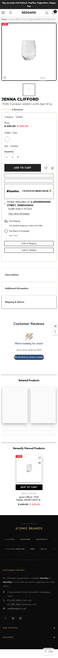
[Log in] (46, 12)
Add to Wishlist (29, 250)
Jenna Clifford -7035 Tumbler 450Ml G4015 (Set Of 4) (29, 498)
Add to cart (22, 167)
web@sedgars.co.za (16, 608)
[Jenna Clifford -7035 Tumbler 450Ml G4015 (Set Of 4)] (29, 468)
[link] (14, 430)
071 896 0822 (14, 604)
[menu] (3, 12)
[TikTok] (20, 618)
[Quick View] (40, 463)
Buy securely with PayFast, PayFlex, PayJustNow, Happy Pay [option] (29, 4)
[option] (29, 52)
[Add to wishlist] (45, 168)
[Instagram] (13, 618)
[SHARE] (51, 168)
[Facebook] (5, 618)
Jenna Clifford (20, 99)
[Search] (10, 12)
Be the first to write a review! (29, 357)
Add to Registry (29, 243)
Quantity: (9, 151)
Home (3, 19)
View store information (19, 213)
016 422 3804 (14, 600)
